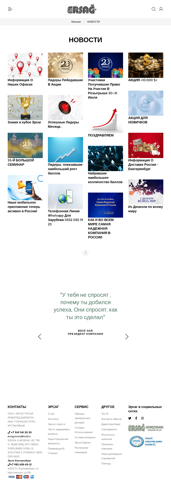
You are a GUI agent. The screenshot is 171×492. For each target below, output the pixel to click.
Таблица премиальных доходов (82, 418)
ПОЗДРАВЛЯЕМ (101, 135)
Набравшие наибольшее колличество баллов (105, 177)
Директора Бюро (110, 424)
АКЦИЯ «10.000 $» (142, 80)
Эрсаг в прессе (56, 424)
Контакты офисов (111, 419)
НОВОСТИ (93, 21)
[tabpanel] (85, 335)
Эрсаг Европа (82, 442)
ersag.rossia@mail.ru (19, 436)
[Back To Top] (162, 471)
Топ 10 (104, 413)
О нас (51, 413)
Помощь (106, 463)
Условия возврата (85, 437)
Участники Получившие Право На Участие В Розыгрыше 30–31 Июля (104, 88)
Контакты (53, 419)
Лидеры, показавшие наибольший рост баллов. (65, 169)
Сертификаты (109, 429)
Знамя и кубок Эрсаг (24, 122)
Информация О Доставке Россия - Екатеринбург (143, 164)
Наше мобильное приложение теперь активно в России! (24, 206)
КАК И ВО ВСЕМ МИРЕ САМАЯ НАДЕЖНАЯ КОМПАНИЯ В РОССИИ (101, 228)
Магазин (76, 21)
